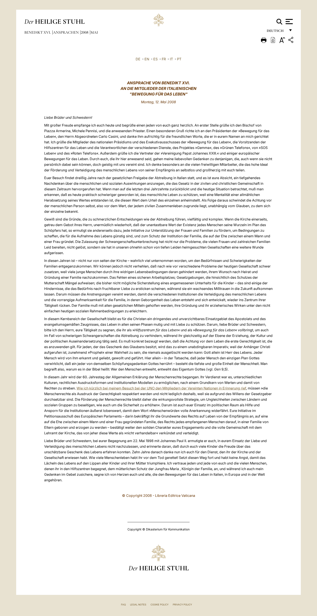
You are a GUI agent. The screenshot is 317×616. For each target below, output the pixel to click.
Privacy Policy (182, 604)
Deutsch (276, 31)
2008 (85, 32)
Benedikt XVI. (38, 32)
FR (164, 59)
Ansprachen (66, 32)
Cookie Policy (159, 604)
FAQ (123, 604)
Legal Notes (138, 604)
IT (171, 59)
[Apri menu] (288, 21)
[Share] (291, 40)
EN (146, 59)
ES (155, 59)
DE (138, 59)
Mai (94, 32)
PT (179, 59)
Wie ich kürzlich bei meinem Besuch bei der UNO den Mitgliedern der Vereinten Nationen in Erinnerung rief (161, 388)
